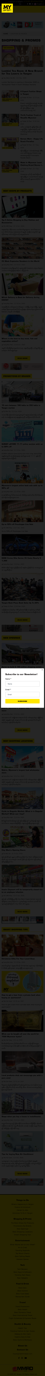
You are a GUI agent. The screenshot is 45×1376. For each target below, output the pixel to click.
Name (8, 679)
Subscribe (22, 701)
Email (8, 690)
